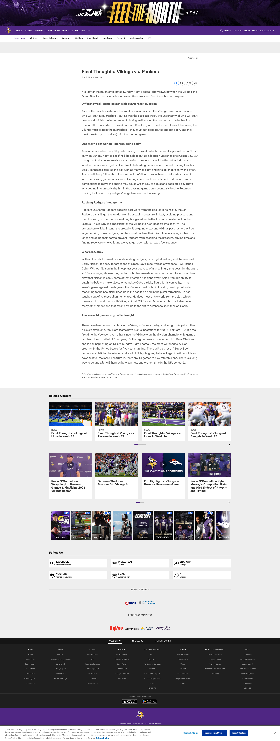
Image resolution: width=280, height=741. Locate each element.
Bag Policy (152, 659)
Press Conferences (92, 664)
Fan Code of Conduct (152, 664)
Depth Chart (30, 659)
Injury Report (30, 664)
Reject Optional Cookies (214, 733)
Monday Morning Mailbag (61, 659)
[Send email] (188, 84)
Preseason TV (92, 683)
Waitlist (183, 669)
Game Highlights (92, 669)
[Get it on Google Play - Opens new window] (149, 703)
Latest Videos (92, 654)
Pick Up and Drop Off (152, 673)
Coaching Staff (30, 678)
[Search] (221, 30)
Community (247, 654)
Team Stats (30, 673)
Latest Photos (121, 654)
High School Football (247, 669)
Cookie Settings (190, 733)
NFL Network (92, 673)
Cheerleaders (122, 669)
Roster (30, 654)
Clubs (183, 683)
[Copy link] (194, 83)
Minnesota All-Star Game (215, 669)
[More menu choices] (89, 30)
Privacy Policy (102, 738)
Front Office (30, 683)
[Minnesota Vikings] (140, 715)
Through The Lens (122, 659)
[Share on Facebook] (176, 84)
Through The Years (121, 673)
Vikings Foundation (247, 659)
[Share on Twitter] (182, 84)
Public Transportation (152, 678)
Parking (152, 669)
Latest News (60, 654)
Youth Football (247, 664)
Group (182, 664)
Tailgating (152, 688)
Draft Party (215, 673)
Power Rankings (60, 678)
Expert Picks (60, 673)
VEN (92, 659)
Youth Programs (247, 673)
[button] (136, 445)
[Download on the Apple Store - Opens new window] (129, 701)
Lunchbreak (60, 664)
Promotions (247, 683)
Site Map (247, 688)
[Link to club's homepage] (8, 30)
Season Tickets (183, 654)
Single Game (183, 659)
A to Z (152, 654)
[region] (140, 733)
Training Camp (215, 664)
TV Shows (93, 678)
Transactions (30, 669)
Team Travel (121, 678)
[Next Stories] (226, 525)
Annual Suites (182, 673)
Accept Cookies (239, 733)
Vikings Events (215, 659)
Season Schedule (215, 654)
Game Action (122, 664)
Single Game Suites (183, 678)
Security (152, 683)
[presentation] (230, 445)
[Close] (275, 733)
